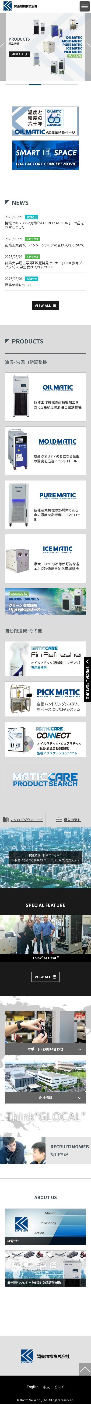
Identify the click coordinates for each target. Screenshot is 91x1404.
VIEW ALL (43, 305)
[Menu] (85, 6)
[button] (3, 47)
